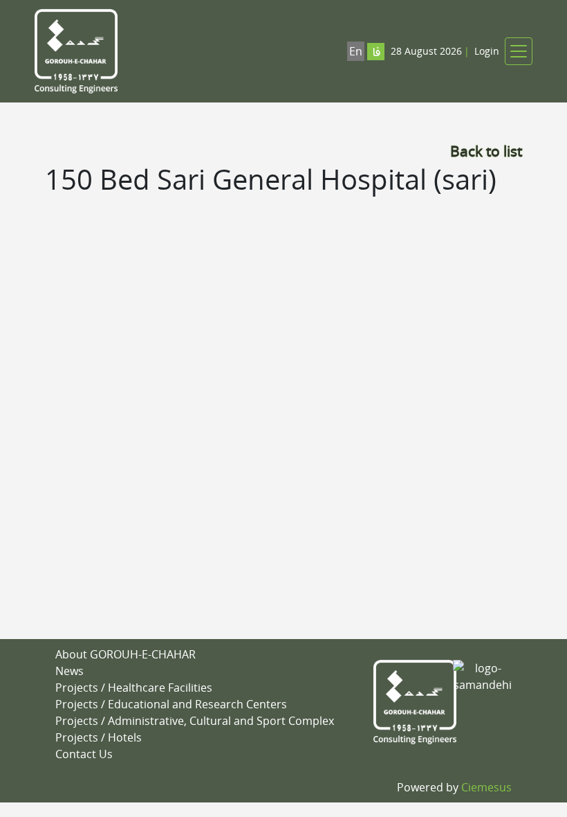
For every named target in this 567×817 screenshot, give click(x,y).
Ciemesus (486, 787)
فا (376, 52)
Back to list (486, 151)
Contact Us (84, 754)
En (355, 51)
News (69, 671)
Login (486, 50)
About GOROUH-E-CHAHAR (125, 654)
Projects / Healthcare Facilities (133, 687)
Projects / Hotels (98, 737)
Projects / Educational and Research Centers (171, 704)
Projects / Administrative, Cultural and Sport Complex (194, 720)
